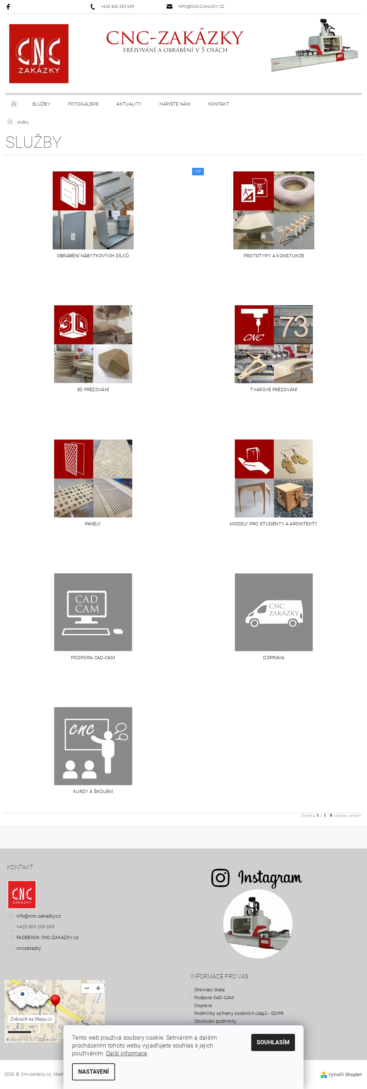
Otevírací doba (209, 989)
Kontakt (218, 104)
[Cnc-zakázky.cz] (39, 57)
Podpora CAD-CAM (214, 997)
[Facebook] (9, 7)
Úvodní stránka (14, 104)
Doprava (203, 1005)
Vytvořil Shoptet (345, 1074)
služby (41, 104)
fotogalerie (83, 104)
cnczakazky (28, 948)
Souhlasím (273, 1042)
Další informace (126, 1053)
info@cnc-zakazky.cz (38, 916)
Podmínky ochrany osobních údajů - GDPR (238, 1013)
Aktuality (129, 104)
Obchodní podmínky (215, 1021)
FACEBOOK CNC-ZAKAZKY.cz (47, 937)
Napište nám (174, 104)
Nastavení (93, 1071)
